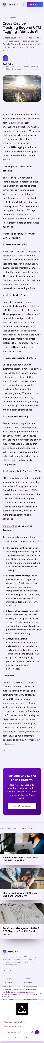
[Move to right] (35, 1002)
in (5, 970)
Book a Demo (35, 4)
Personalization (9, 982)
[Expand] (38, 1002)
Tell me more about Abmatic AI (14, 1022)
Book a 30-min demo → (22, 806)
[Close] (40, 993)
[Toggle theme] (23, 4)
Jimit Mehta (8, 64)
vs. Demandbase (30, 987)
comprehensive (20, 494)
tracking (18, 122)
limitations (8, 703)
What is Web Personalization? (14, 1026)
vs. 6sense (28, 982)
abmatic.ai (26, 1038)
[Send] (37, 1032)
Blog (4, 18)
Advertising (7, 987)
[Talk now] (32, 1032)
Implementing (10, 525)
